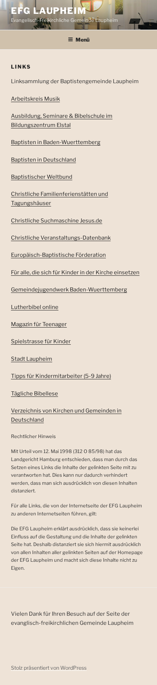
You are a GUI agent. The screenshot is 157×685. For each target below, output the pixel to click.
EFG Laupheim (49, 10)
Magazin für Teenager (39, 324)
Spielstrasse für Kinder (41, 341)
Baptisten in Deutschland (43, 159)
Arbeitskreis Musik (35, 99)
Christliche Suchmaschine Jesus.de (56, 220)
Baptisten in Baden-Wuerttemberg (55, 142)
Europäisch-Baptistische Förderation (58, 255)
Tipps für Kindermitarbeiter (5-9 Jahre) (61, 376)
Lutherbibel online (34, 307)
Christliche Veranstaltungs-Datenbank (61, 238)
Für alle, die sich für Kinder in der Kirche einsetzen (75, 272)
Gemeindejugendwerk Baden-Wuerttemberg (69, 289)
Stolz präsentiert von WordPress (49, 668)
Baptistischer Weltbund (41, 177)
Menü (82, 39)
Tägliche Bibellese (34, 393)
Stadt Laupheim (31, 359)
